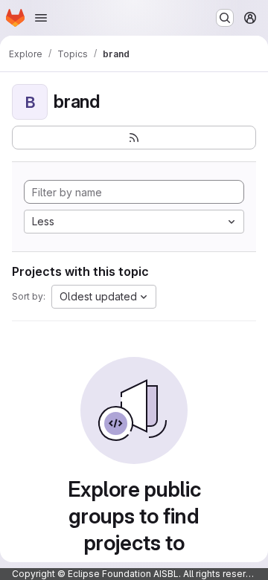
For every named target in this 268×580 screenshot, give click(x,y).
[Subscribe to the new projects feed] (134, 137)
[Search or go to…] (225, 18)
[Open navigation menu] (41, 18)
